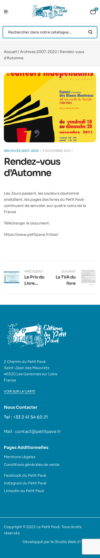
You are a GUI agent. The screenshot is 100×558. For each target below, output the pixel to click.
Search (90, 32)
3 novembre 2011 (56, 151)
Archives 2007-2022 (38, 51)
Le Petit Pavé (48, 527)
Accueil (10, 51)
